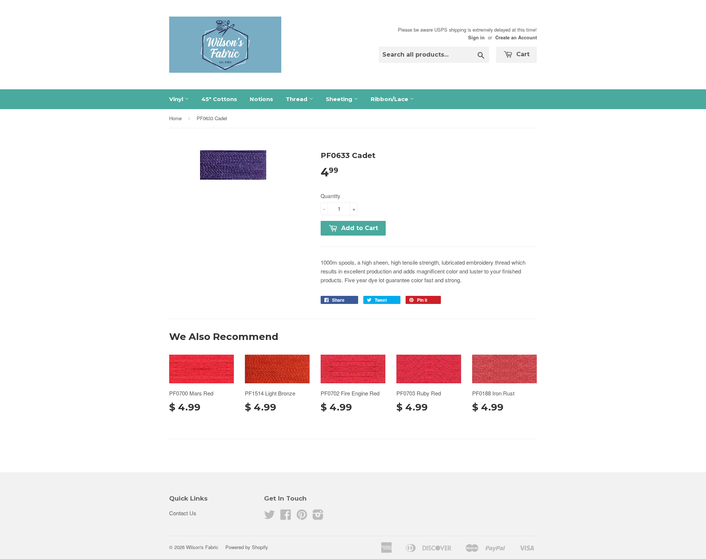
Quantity (330, 196)
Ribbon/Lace (390, 99)
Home (175, 118)
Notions (261, 99)
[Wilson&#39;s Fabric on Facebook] (285, 516)
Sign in (476, 37)
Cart (522, 54)
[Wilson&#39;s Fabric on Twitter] (269, 516)
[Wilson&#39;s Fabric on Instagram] (318, 516)
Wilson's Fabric (202, 547)
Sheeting (340, 99)
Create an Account (516, 37)
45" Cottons (219, 99)
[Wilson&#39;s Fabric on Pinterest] (301, 516)
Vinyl (177, 99)
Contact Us (182, 513)
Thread (297, 99)
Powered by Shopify (246, 547)
